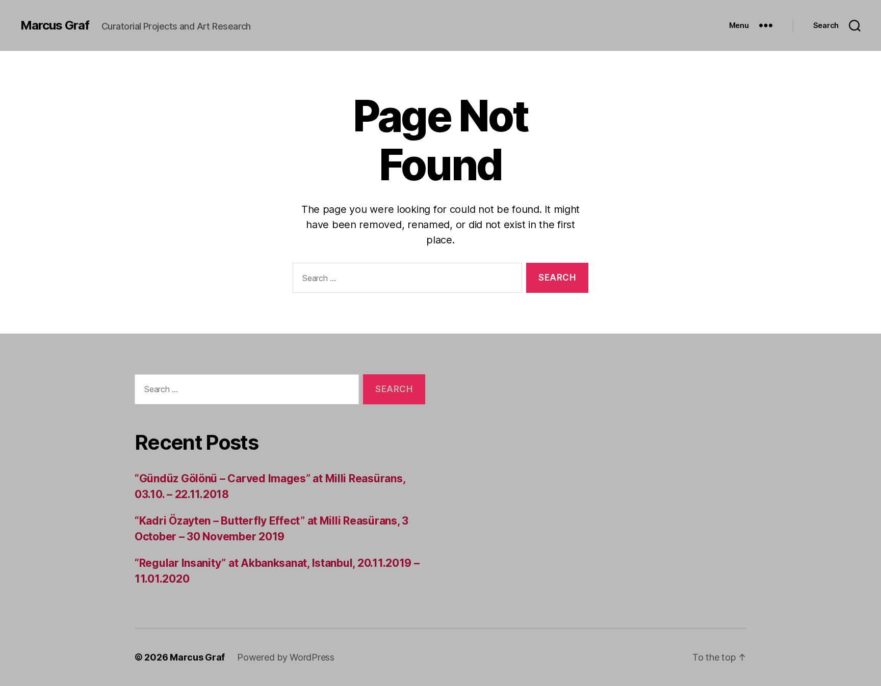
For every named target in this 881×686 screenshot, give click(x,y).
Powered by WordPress (285, 657)
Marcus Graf (54, 25)
